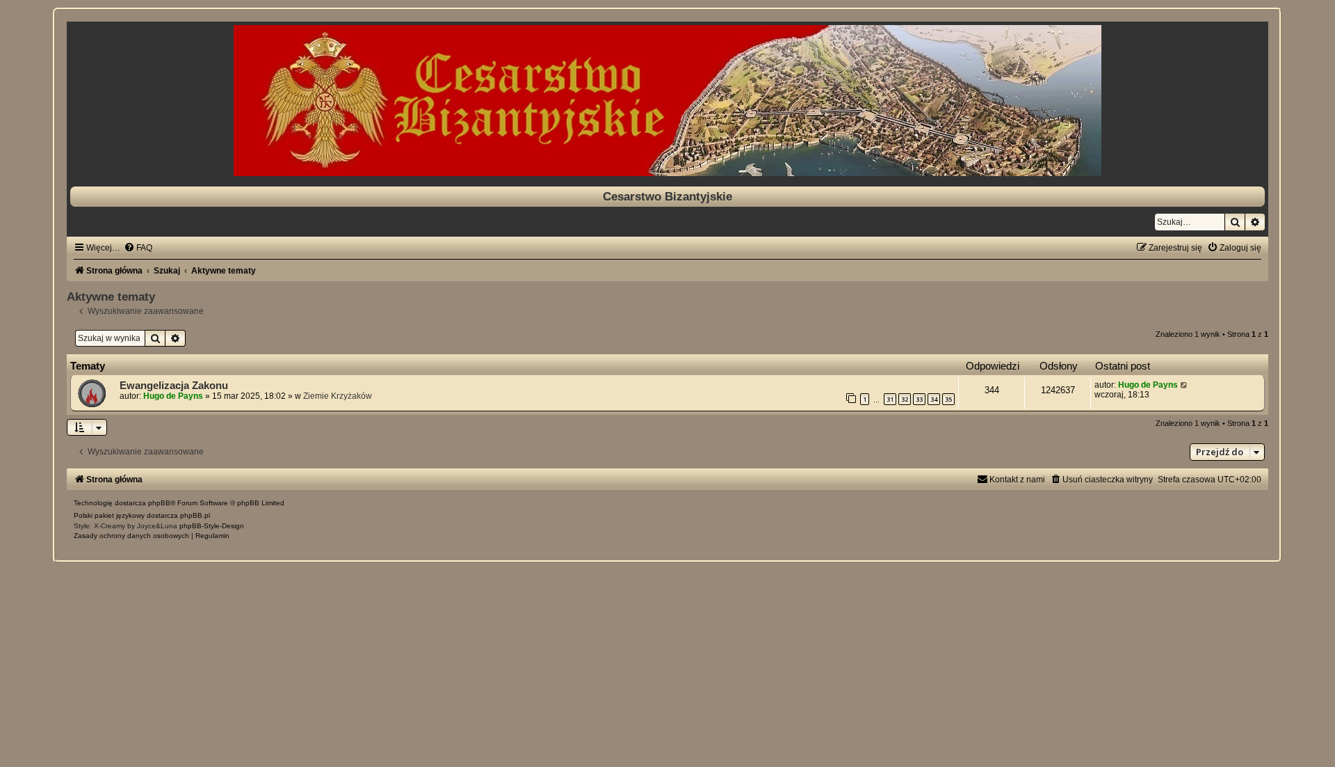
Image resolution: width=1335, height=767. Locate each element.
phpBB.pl (195, 515)
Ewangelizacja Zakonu (174, 385)
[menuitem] (138, 248)
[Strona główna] (667, 100)
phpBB (159, 503)
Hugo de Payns (173, 396)
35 (948, 399)
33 (919, 399)
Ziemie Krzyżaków (337, 396)
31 (890, 399)
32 (904, 399)
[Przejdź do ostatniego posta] (1184, 385)
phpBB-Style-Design (211, 526)
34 (933, 399)
